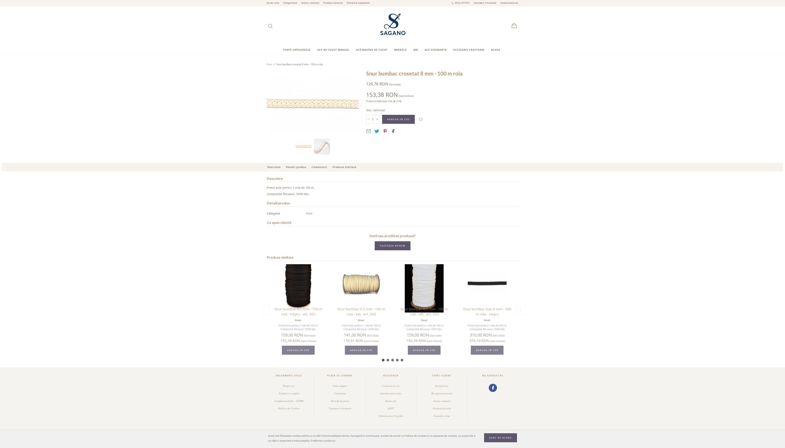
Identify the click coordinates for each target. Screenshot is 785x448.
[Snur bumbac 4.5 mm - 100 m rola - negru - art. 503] (298, 283)
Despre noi (289, 386)
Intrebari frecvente (485, 3)
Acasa (495, 50)
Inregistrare (290, 3)
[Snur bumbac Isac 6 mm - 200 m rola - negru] (487, 283)
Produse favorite (333, 3)
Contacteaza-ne (509, 3)
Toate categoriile (297, 50)
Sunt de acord (500, 437)
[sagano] (392, 26)
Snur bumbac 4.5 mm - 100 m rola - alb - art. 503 (424, 312)
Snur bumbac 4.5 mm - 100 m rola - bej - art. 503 (361, 312)
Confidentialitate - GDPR (289, 401)
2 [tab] (388, 360)
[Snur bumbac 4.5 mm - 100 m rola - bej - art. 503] (361, 283)
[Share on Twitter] (376, 131)
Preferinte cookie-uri (323, 440)
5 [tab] (402, 360)
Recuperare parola (441, 393)
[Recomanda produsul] (368, 131)
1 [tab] (383, 360)
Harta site (390, 401)
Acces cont (273, 3)
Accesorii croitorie (469, 50)
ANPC (390, 408)
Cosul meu (340, 393)
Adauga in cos (398, 119)
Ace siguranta (435, 50)
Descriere (274, 167)
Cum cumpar (340, 386)
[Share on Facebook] (393, 131)
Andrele (400, 50)
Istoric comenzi (310, 3)
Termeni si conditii (288, 393)
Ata (415, 50)
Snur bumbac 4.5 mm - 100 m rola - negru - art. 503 (298, 312)
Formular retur (441, 416)
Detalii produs (296, 167)
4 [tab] (397, 360)
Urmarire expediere (358, 3)
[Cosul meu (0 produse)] (514, 25)
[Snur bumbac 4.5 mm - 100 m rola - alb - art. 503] (424, 283)
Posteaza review (392, 245)
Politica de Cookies (289, 408)
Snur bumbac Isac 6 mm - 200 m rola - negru (487, 312)
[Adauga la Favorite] (420, 119)
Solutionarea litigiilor (390, 416)
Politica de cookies (415, 436)
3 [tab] (392, 360)
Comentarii (319, 167)
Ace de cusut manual (333, 50)
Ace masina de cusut (372, 50)
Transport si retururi (340, 408)
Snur (269, 64)
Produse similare (345, 167)
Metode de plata (340, 401)
